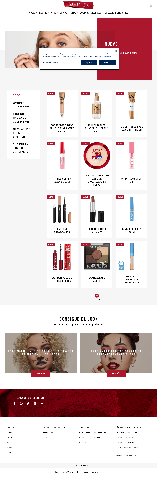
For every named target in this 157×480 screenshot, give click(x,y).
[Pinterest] (35, 403)
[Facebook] (14, 403)
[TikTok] (28, 403)
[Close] (115, 51)
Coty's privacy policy (105, 56)
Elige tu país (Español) (77, 465)
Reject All (89, 63)
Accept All (107, 63)
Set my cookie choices (126, 456)
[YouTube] (42, 403)
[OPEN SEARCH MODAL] (151, 5)
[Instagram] (21, 403)
